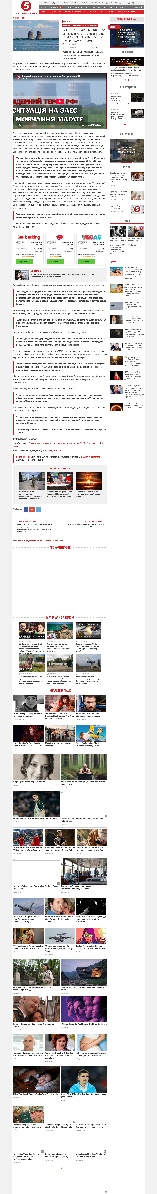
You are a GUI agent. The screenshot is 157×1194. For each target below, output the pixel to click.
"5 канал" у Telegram (90, 457)
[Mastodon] (129, 3)
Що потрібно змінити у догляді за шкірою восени (119, 194)
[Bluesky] (133, 3)
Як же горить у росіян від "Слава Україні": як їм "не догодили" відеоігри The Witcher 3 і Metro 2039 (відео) (134, 361)
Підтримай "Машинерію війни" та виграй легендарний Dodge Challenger (119, 99)
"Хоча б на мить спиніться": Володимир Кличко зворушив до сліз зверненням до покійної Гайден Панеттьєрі (133, 272)
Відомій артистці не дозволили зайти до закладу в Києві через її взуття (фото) (134, 319)
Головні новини (23, 457)
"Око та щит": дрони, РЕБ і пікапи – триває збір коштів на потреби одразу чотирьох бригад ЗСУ (119, 116)
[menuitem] (44, 7)
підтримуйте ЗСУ (52, 450)
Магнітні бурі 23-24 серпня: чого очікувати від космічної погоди (133, 405)
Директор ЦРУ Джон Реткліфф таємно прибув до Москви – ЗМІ (132, 305)
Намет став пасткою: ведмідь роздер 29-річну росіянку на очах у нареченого (134, 333)
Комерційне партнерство (115, 207)
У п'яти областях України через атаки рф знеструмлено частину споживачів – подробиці (127, 75)
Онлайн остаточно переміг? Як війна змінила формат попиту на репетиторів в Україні (119, 177)
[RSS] (142, 3)
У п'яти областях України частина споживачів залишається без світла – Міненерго (127, 70)
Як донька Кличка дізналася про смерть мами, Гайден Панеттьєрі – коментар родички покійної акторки (133, 290)
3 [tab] (128, 80)
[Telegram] (115, 3)
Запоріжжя (71, 44)
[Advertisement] (60, 248)
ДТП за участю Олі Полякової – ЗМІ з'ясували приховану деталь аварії (132, 375)
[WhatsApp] (120, 3)
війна (20, 541)
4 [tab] (132, 80)
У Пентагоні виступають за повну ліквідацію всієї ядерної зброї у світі (88, 494)
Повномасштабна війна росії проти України (80, 26)
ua (96, 2)
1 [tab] (118, 47)
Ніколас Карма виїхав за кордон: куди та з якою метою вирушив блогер (133, 346)
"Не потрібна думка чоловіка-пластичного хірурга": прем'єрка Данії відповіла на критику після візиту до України (134, 391)
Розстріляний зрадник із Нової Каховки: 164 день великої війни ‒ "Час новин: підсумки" (59, 494)
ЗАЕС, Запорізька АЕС (33, 541)
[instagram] (107, 3)
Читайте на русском (99, 47)
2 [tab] (135, 47)
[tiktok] (111, 3)
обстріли (47, 541)
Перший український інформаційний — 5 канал (26, 7)
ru (99, 2)
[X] (124, 3)
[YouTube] (137, 3)
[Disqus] (60, 583)
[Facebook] (102, 3)
